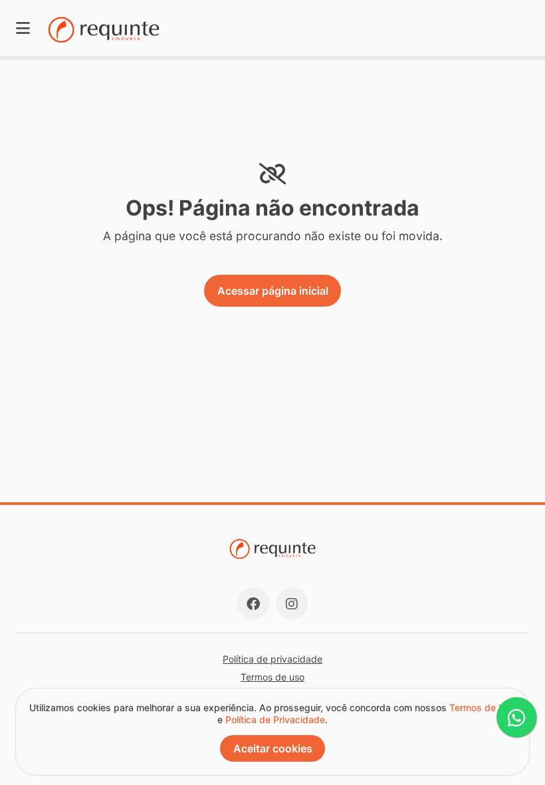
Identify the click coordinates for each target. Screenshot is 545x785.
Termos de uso (272, 677)
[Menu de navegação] (23, 28)
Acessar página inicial (272, 290)
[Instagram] (292, 603)
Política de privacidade (272, 659)
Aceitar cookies (272, 748)
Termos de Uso (482, 707)
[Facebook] (253, 603)
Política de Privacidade (275, 719)
